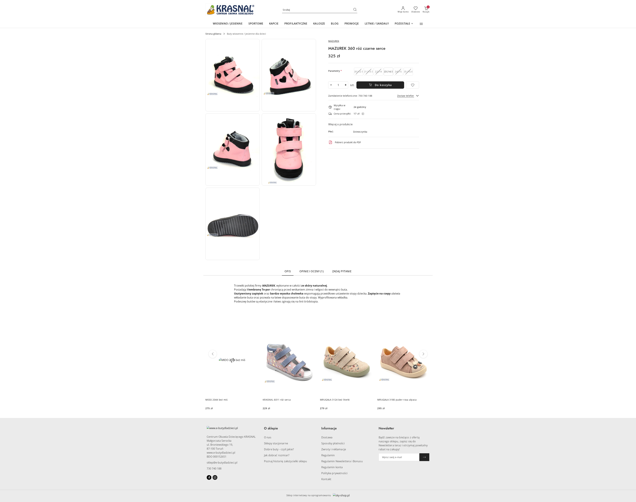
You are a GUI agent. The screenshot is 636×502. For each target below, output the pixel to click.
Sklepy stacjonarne (276, 443)
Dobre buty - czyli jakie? (279, 449)
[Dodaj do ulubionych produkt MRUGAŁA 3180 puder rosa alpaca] (426, 328)
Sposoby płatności (333, 443)
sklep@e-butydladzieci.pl (222, 462)
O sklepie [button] (271, 428)
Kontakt (326, 479)
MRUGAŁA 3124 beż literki (335, 399)
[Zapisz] (424, 457)
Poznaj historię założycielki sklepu (285, 461)
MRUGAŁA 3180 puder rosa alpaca (397, 399)
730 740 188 (214, 468)
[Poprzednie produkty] (213, 354)
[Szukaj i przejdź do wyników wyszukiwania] (355, 9)
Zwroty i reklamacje (333, 449)
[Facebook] (209, 477)
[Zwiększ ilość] (345, 85)
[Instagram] (215, 477)
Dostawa (326, 437)
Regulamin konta (332, 467)
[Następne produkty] (423, 354)
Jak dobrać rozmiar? (276, 455)
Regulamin (328, 455)
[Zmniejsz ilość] (330, 85)
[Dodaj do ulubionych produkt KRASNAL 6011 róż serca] (312, 328)
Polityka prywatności (334, 473)
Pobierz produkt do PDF (348, 142)
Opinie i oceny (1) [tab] (311, 271)
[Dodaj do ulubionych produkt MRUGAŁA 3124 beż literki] (369, 328)
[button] (421, 24)
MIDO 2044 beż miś (216, 399)
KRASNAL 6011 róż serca (277, 399)
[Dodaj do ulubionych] (412, 85)
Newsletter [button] (386, 428)
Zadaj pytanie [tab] (341, 271)
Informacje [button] (329, 428)
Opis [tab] (288, 271)
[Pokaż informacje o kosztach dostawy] (363, 114)
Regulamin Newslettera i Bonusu (342, 461)
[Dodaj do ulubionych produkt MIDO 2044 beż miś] (254, 328)
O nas (267, 437)
